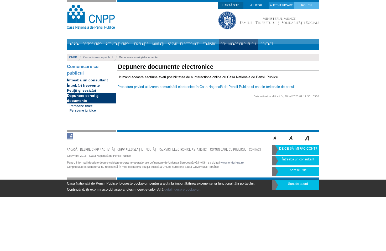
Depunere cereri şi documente (138, 57)
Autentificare (281, 5)
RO (303, 5)
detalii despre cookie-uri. (182, 189)
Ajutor (256, 5)
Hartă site (230, 5)
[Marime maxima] (307, 141)
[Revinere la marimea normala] (275, 141)
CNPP (73, 57)
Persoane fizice (81, 106)
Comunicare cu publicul (98, 57)
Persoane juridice (83, 110)
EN (310, 5)
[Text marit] (291, 141)
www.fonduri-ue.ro (232, 162)
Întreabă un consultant (87, 80)
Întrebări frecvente (83, 85)
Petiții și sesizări (81, 90)
